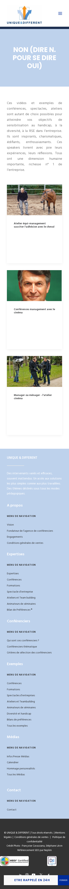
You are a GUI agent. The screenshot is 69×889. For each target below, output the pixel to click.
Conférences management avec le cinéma (34, 311)
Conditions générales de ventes (25, 543)
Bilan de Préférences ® (19, 610)
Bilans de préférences (19, 720)
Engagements (15, 537)
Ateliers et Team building (21, 598)
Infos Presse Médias (18, 757)
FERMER (63, 880)
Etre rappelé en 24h (32, 880)
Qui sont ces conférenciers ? (23, 641)
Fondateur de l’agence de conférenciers (30, 531)
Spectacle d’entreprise (20, 592)
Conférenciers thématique (22, 647)
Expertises (13, 574)
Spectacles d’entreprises (21, 696)
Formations (13, 586)
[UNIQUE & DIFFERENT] (24, 13)
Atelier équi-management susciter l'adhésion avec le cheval (34, 225)
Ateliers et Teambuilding (21, 702)
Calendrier (12, 763)
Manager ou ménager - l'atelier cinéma (33, 397)
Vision (10, 525)
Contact (11, 810)
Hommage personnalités (21, 769)
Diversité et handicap (19, 714)
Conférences (14, 580)
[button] (60, 13)
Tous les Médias (16, 775)
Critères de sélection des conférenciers (29, 653)
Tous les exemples (17, 726)
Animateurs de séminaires (21, 604)
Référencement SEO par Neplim (34, 850)
